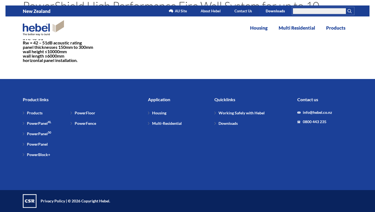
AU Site (181, 11)
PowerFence (85, 123)
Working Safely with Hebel (242, 113)
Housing (259, 28)
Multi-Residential (167, 123)
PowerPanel (39, 123)
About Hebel (211, 11)
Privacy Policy (53, 201)
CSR (30, 201)
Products (335, 28)
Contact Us (243, 11)
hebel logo (43, 28)
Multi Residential (297, 28)
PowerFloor (85, 113)
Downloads (275, 11)
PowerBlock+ (38, 154)
